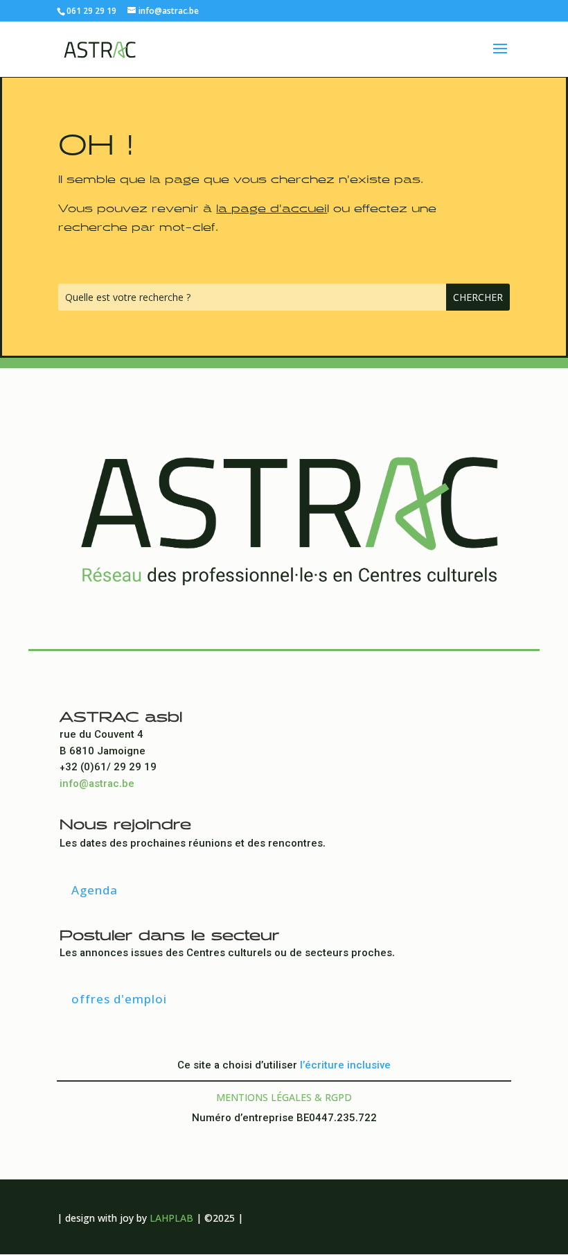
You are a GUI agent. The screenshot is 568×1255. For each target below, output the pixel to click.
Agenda (94, 890)
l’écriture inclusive (345, 1066)
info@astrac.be (97, 785)
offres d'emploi (119, 999)
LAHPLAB (171, 1217)
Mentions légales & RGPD (284, 1097)
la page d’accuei (271, 205)
